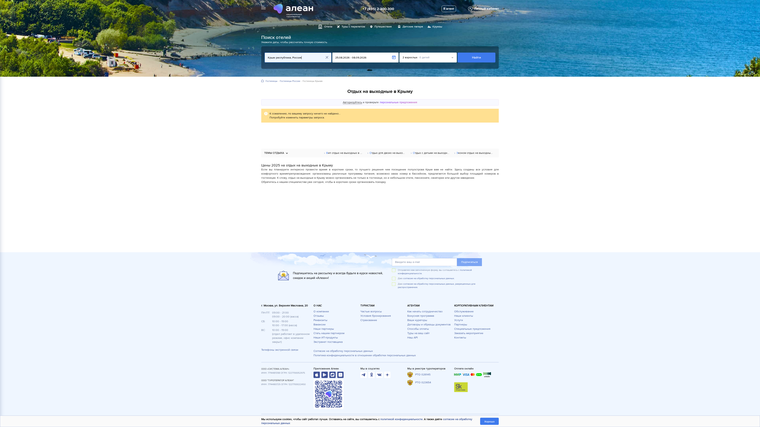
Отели (328, 26)
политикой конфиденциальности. (401, 419)
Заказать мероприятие (468, 333)
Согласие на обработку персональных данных (343, 351)
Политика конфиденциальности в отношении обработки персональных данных (365, 355)
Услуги (458, 320)
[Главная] (262, 81)
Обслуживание (464, 311)
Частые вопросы (371, 311)
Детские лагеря (413, 26)
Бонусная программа (420, 315)
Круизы (437, 26)
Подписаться (469, 262)
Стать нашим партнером (329, 333)
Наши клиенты (463, 315)
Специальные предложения (472, 329)
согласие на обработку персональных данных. (429, 278)
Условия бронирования (375, 315)
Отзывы (319, 315)
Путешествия (383, 26)
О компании (321, 311)
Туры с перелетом (353, 26)
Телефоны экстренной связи (279, 349)
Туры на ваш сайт (418, 333)
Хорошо (489, 421)
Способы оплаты (418, 329)
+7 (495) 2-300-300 (378, 9)
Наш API (412, 337)
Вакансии (320, 324)
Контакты (460, 337)
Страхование (368, 320)
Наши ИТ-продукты (326, 337)
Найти (476, 58)
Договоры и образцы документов (429, 324)
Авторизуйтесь (352, 102)
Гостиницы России (290, 81)
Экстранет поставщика (328, 342)
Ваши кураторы (417, 320)
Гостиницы (271, 81)
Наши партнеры (324, 329)
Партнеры (460, 324)
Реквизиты (320, 320)
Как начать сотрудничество (425, 311)
